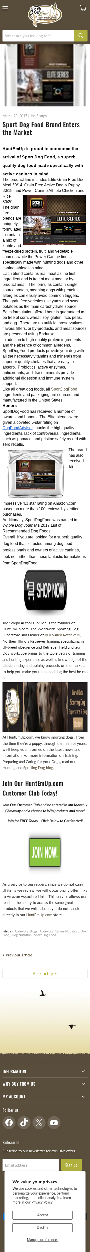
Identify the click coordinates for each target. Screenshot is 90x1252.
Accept (42, 1215)
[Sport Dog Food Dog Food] (45, 593)
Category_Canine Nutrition (59, 931)
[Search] (81, 35)
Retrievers (71, 635)
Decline (42, 1227)
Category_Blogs (26, 931)
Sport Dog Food (45, 935)
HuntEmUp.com (39, 914)
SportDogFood (64, 389)
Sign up (71, 1165)
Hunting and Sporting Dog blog (27, 767)
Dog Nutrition (22, 935)
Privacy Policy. (42, 1202)
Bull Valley (54, 635)
